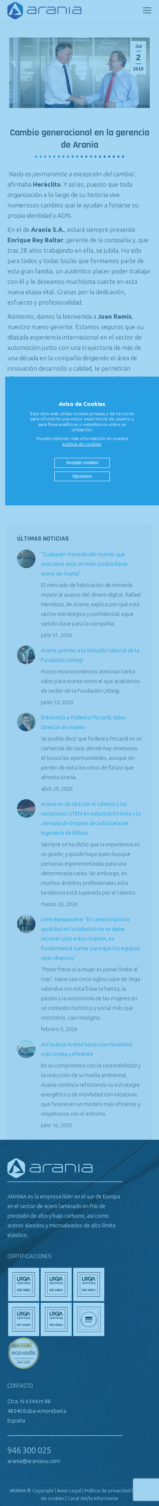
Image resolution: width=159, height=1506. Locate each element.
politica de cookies (81, 444)
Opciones (82, 476)
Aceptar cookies (82, 462)
